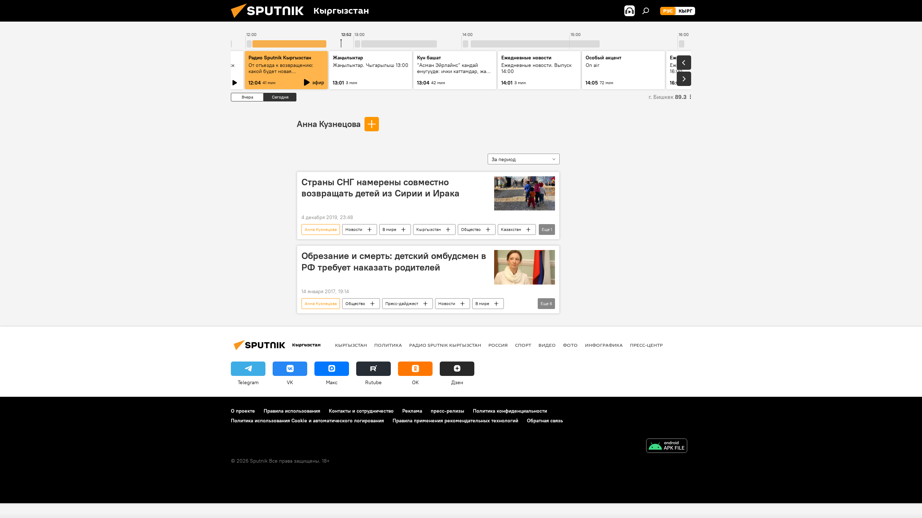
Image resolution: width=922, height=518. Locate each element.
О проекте (243, 411)
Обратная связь (545, 420)
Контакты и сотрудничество (361, 411)
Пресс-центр (646, 345)
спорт (523, 345)
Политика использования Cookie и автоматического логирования (307, 420)
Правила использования (292, 411)
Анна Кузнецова (329, 123)
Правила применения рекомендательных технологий (455, 420)
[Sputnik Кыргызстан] (270, 20)
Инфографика (604, 345)
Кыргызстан (428, 229)
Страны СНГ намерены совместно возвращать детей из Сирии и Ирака (380, 187)
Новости (353, 229)
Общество (471, 229)
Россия (498, 345)
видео (547, 345)
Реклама (412, 411)
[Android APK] (666, 447)
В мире (389, 229)
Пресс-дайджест (401, 303)
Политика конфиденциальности (510, 411)
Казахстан (511, 229)
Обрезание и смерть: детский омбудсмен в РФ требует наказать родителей (393, 261)
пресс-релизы (447, 411)
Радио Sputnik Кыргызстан (280, 57)
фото (570, 345)
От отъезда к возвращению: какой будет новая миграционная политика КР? (282, 71)
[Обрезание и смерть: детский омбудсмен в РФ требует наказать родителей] (524, 267)
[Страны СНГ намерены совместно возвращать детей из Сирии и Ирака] (524, 193)
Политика (388, 345)
